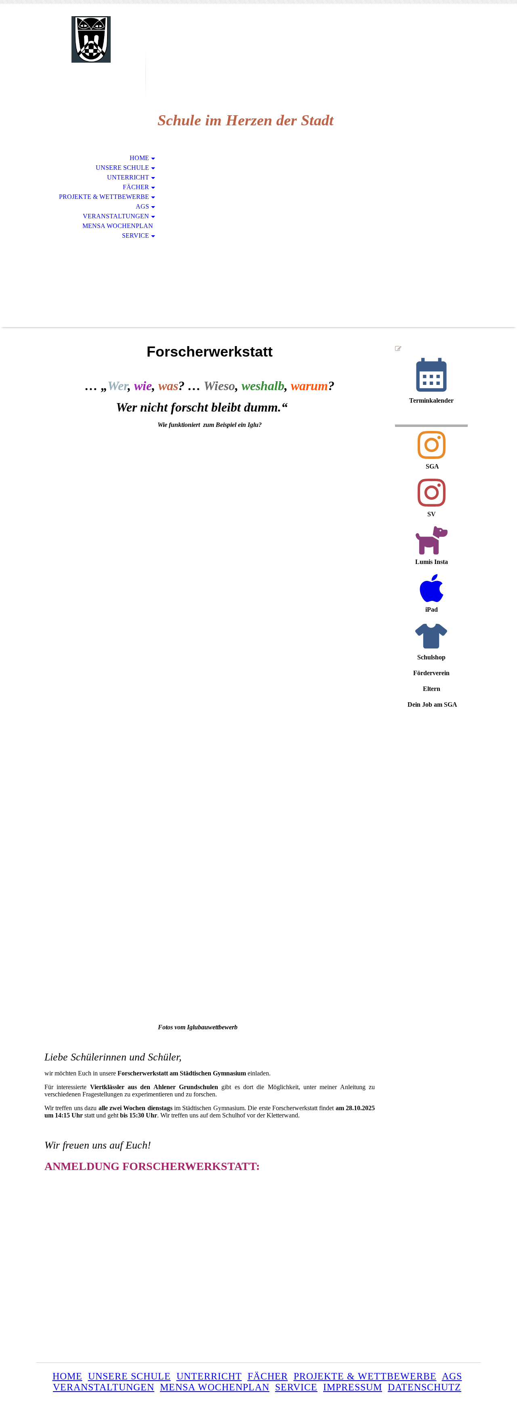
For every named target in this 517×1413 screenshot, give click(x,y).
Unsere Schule (122, 167)
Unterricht (128, 177)
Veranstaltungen (116, 216)
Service (135, 235)
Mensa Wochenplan (117, 225)
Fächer (136, 187)
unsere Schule (129, 1376)
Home (139, 157)
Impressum (352, 1387)
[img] (90, 39)
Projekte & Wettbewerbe (104, 196)
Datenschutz (424, 1387)
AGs (142, 206)
